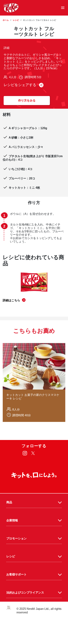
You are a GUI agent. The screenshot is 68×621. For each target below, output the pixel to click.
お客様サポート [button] (16, 574)
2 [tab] (31, 432)
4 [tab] (41, 432)
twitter (33, 453)
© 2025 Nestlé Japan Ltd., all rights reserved (39, 610)
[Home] (11, 8)
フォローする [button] (34, 446)
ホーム (6, 20)
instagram (25, 453)
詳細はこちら (11, 300)
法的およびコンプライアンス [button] (25, 592)
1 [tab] (26, 432)
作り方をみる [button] (27, 100)
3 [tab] (36, 432)
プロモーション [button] (16, 538)
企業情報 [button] (12, 520)
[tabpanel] (34, 382)
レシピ (16, 20)
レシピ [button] (10, 556)
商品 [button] (9, 502)
